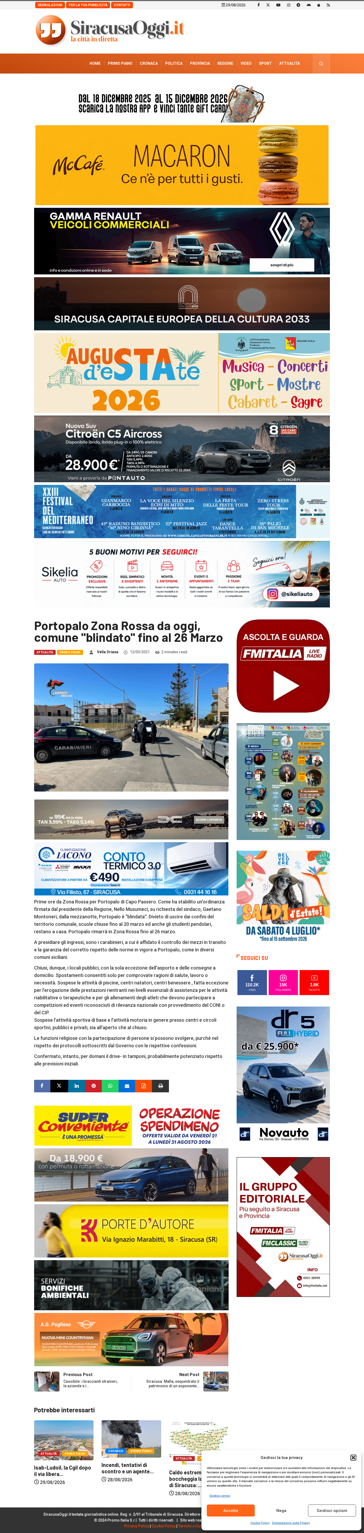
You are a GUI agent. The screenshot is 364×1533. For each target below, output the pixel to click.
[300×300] (283, 897)
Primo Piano (120, 63)
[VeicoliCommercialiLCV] (182, 241)
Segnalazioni (50, 5)
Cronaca (149, 63)
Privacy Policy (136, 1526)
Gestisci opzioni (332, 1510)
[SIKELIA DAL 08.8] (182, 574)
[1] (283, 1226)
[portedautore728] (131, 1230)
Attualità (289, 63)
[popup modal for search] (321, 64)
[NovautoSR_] (283, 1076)
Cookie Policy (259, 1523)
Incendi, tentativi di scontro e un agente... (60, 1468)
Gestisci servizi (219, 1496)
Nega (281, 1510)
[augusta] (182, 372)
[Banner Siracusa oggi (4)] (182, 448)
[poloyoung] (131, 1174)
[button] (353, 1457)
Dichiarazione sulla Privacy (291, 1523)
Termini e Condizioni (196, 1526)
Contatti (122, 5)
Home (95, 63)
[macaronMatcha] (182, 165)
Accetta (230, 1510)
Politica (174, 63)
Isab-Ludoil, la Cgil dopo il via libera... (197, 1470)
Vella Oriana (107, 652)
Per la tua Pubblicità (88, 5)
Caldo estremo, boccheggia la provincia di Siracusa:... (130, 1478)
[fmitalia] (182, 511)
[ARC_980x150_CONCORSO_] (182, 102)
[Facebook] (258, 5)
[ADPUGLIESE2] (131, 1339)
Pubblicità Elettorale (277, 83)
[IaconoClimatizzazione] (131, 868)
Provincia (200, 63)
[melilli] (283, 781)
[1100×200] (182, 303)
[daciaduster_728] (131, 819)
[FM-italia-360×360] (283, 665)
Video (246, 63)
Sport (265, 63)
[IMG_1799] (131, 1125)
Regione (225, 63)
